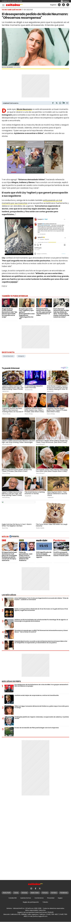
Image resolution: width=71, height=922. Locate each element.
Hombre (54, 893)
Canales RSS (13, 898)
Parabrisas (63, 893)
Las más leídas (9, 595)
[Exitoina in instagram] (59, 4)
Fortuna (45, 893)
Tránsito (45, 902)
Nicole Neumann (8, 356)
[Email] (67, 103)
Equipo (60, 898)
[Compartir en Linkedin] (64, 103)
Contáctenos (39, 898)
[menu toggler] (3, 5)
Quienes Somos (25, 898)
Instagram (21, 356)
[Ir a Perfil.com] (65, 2)
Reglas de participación (31, 902)
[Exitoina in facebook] (63, 4)
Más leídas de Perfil (11, 681)
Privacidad (50, 898)
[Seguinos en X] (67, 4)
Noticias (24, 893)
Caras (16, 893)
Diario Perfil (6, 893)
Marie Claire (35, 893)
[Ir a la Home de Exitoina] (14, 5)
